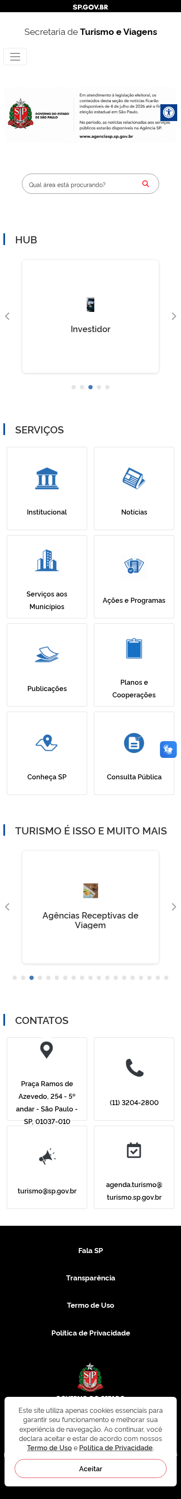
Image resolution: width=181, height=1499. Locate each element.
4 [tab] (99, 387)
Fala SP (90, 1250)
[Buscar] (145, 183)
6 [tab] (57, 978)
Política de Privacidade (90, 1332)
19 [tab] (166, 978)
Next (173, 316)
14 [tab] (124, 978)
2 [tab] (82, 387)
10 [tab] (90, 978)
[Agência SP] (107, 137)
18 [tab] (158, 978)
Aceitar (90, 1468)
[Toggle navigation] (15, 56)
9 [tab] (82, 978)
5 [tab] (107, 387)
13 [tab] (116, 978)
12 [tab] (107, 978)
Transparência (90, 1277)
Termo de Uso (90, 1305)
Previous (7, 316)
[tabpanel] (90, 316)
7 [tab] (65, 978)
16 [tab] (141, 978)
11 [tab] (99, 978)
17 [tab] (149, 978)
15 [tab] (132, 978)
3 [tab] (90, 387)
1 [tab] (73, 387)
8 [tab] (73, 978)
